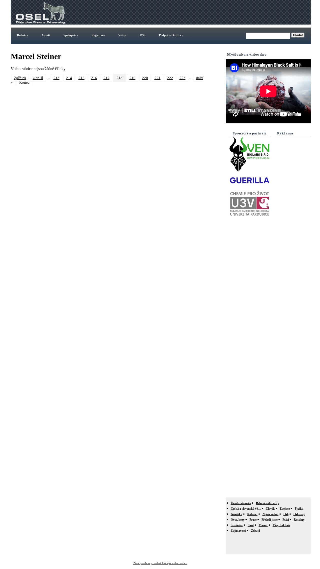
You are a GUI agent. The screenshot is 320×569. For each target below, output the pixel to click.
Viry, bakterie (281, 525)
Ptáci (285, 519)
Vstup (122, 35)
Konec (24, 82)
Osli (286, 514)
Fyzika (299, 508)
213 (57, 78)
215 (81, 78)
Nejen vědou (270, 514)
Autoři (46, 35)
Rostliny (299, 519)
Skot (251, 525)
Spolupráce (71, 35)
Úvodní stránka (241, 503)
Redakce (22, 35)
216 (94, 78)
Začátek (20, 78)
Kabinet (252, 514)
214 (69, 78)
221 (157, 78)
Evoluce (285, 508)
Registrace (98, 35)
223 (183, 78)
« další (38, 78)
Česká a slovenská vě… (246, 508)
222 (170, 78)
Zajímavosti (238, 530)
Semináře (237, 525)
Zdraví (255, 530)
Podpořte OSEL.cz (171, 35)
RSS (143, 35)
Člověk (270, 508)
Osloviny (299, 514)
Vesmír (263, 525)
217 (107, 78)
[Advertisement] (219, 12)
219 (133, 78)
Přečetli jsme (270, 519)
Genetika (236, 514)
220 (145, 78)
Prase (253, 519)
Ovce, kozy (237, 519)
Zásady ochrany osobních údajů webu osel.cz (160, 563)
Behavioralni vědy (267, 503)
